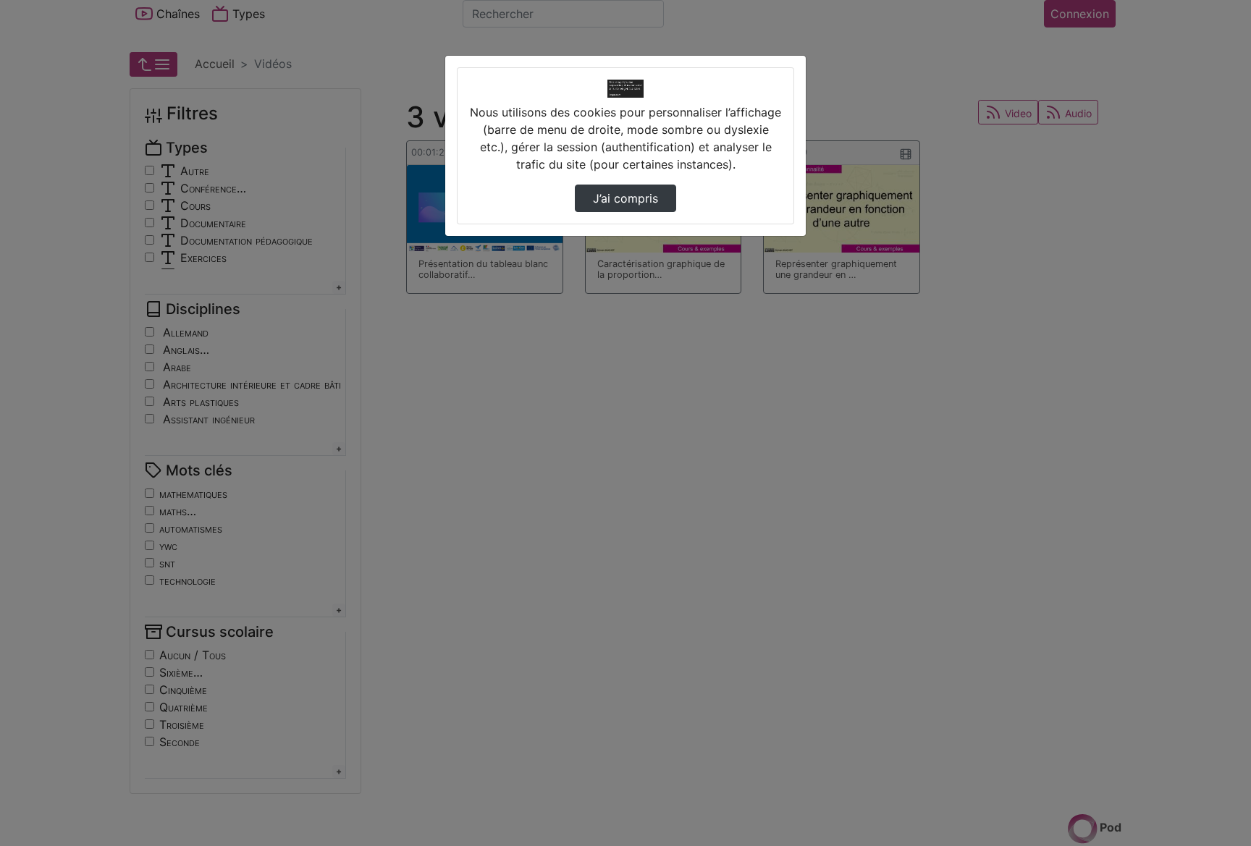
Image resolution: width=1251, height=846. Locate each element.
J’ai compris (625, 198)
